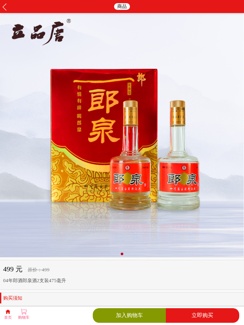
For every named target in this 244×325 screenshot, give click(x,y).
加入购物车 (129, 315)
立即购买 (202, 315)
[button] (122, 254)
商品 (122, 6)
